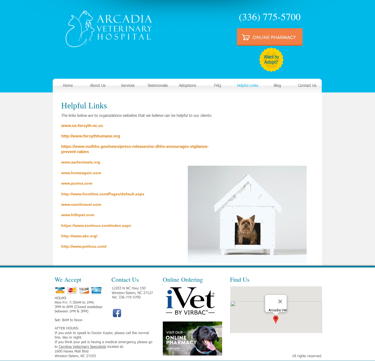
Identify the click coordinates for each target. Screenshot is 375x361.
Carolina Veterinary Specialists (82, 347)
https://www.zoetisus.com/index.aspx (96, 225)
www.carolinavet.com (81, 204)
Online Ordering (183, 279)
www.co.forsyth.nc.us (82, 125)
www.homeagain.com (81, 173)
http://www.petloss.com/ (84, 246)
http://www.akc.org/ (79, 236)
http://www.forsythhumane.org (90, 136)
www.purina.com (76, 183)
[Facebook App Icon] (117, 313)
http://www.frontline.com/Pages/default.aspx (102, 194)
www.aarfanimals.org (80, 162)
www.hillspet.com (77, 215)
